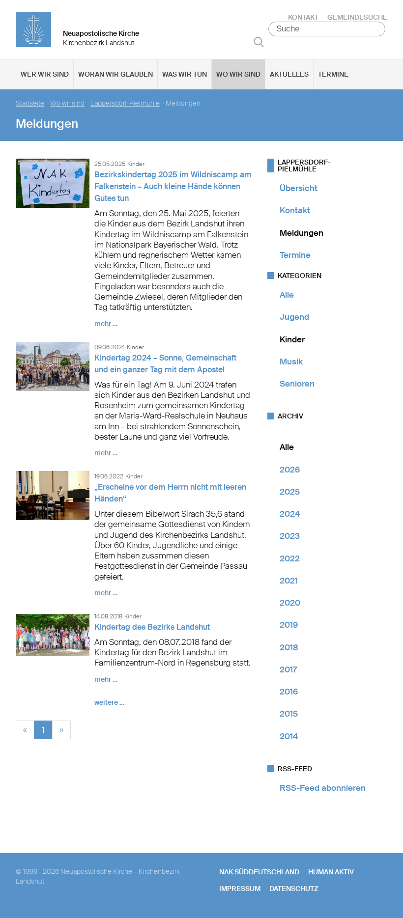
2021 (289, 580)
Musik (291, 361)
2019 (289, 624)
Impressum (239, 888)
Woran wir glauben (115, 74)
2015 (289, 713)
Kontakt (303, 17)
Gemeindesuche (357, 17)
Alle (287, 294)
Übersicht (298, 188)
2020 (290, 602)
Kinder (292, 339)
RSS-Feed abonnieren (323, 787)
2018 (289, 647)
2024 (290, 513)
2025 (290, 491)
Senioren (297, 383)
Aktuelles (289, 74)
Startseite (30, 103)
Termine (333, 74)
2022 (290, 558)
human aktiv (331, 871)
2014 (289, 736)
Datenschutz (293, 888)
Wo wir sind (238, 74)
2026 (290, 469)
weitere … (109, 702)
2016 (289, 691)
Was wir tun (184, 74)
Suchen (259, 42)
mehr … (105, 323)
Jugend (294, 316)
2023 (290, 535)
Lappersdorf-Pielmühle (125, 103)
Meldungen (301, 232)
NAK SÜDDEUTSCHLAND (259, 871)
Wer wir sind (45, 74)
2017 (288, 669)
